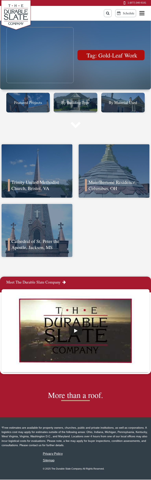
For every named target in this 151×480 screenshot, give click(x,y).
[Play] (75, 330)
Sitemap (48, 460)
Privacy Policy (53, 453)
